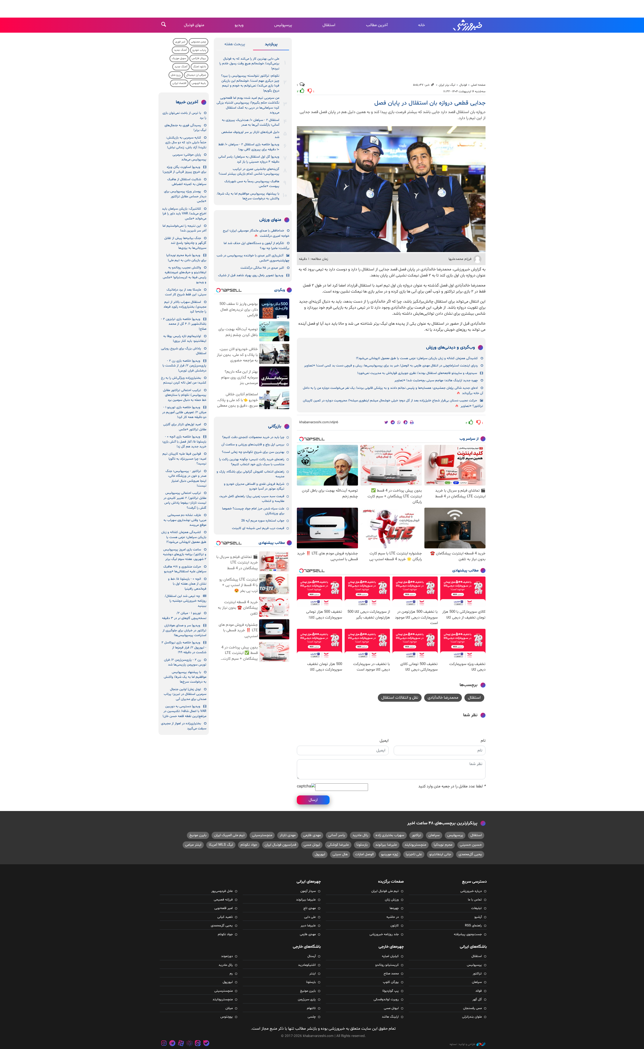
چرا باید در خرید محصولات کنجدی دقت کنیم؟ (253, 437)
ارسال (313, 800)
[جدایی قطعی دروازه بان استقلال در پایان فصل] (391, 189)
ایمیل (384, 740)
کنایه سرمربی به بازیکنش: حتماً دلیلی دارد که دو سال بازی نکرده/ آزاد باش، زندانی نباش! (185, 142)
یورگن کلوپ (391, 982)
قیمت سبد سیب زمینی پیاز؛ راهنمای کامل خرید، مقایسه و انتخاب (251, 498)
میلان (229, 1008)
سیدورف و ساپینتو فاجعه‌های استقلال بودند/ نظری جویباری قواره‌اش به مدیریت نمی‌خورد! (417, 373)
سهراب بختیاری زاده (390, 835)
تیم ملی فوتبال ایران (385, 891)
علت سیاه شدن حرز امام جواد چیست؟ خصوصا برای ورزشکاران (253, 511)
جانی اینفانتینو (440, 854)
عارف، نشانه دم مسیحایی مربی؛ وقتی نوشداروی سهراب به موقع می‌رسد (185, 520)
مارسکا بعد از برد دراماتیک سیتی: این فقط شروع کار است (185, 292)
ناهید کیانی (225, 917)
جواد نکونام (248, 844)
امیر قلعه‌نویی (223, 908)
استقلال (329, 25)
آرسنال (311, 956)
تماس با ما (475, 899)
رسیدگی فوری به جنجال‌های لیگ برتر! (185, 127)
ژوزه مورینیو (389, 854)
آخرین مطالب (377, 25)
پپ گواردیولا (390, 991)
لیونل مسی (312, 844)
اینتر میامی (193, 844)
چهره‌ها (394, 908)
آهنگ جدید (180, 50)
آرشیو (478, 917)
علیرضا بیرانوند (386, 844)
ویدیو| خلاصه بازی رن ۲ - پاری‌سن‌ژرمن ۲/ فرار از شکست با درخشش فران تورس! (184, 366)
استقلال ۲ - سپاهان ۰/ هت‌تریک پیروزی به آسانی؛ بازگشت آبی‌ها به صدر (250, 122)
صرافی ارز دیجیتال (196, 75)
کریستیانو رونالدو (387, 965)
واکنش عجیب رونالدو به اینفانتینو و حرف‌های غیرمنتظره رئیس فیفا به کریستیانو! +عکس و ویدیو (184, 274)
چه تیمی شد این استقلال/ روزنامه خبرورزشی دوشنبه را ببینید (185, 601)
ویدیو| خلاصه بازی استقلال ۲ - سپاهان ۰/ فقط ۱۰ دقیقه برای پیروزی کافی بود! (248, 147)
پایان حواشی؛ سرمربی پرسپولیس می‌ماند (189, 157)
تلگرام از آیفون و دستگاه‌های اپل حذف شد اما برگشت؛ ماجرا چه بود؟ (256, 245)
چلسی (312, 1017)
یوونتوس (226, 1017)
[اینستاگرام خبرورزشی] (164, 1044)
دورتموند (227, 956)
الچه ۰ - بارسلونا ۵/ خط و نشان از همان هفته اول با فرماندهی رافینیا (187, 584)
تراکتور (416, 835)
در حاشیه (392, 917)
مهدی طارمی (312, 835)
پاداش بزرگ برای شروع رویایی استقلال (183, 351)
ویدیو (239, 25)
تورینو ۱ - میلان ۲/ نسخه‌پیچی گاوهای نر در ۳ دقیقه (184, 615)
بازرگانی (274, 426)
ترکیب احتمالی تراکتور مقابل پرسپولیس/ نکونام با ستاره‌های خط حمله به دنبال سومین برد (184, 395)
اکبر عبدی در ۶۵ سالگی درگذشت (262, 268)
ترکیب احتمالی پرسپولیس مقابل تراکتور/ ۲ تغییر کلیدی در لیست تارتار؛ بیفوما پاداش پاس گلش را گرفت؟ (185, 500)
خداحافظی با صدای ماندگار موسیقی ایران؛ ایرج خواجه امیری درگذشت (256, 233)
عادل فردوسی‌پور (222, 891)
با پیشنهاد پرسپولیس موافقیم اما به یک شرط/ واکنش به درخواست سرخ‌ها (248, 196)
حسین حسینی (471, 844)
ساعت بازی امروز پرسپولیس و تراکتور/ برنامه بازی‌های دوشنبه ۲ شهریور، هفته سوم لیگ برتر (184, 554)
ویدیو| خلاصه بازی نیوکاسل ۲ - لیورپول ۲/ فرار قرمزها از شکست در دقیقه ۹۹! (184, 647)
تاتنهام (311, 1008)
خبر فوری (180, 42)
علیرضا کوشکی (338, 844)
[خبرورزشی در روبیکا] (189, 1044)
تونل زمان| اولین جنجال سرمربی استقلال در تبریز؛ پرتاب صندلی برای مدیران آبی (185, 694)
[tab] (271, 45)
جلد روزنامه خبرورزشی (384, 934)
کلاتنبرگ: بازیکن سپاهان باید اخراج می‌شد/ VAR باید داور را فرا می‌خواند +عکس (184, 214)
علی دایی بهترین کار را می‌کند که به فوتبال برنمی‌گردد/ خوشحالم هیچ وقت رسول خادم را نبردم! (249, 64)
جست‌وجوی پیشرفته (468, 934)
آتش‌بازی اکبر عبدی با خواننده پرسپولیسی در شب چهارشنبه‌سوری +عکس (253, 258)
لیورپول (320, 854)
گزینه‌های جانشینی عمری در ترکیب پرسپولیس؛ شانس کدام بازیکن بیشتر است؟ (249, 171)
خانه (421, 25)
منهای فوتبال (194, 25)
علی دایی (310, 917)
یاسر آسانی (336, 835)
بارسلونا (362, 844)
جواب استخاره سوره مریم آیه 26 (262, 520)
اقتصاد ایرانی (179, 83)
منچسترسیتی (262, 835)
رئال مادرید (360, 835)
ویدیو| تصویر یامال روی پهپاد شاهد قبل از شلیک (250, 275)
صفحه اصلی (478, 85)
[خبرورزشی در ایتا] (197, 1044)
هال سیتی (340, 854)
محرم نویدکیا (443, 844)
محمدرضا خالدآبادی (443, 697)
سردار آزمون (308, 891)
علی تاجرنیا (414, 854)
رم (231, 973)
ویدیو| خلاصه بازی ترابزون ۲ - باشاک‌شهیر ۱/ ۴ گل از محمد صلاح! (183, 324)
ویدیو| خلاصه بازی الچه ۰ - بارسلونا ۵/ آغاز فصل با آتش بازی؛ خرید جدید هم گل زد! (184, 442)
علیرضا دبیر (308, 925)
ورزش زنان (392, 899)
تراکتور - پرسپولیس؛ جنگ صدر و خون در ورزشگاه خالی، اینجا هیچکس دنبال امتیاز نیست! (186, 478)
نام (483, 740)
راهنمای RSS (473, 925)
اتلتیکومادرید (307, 965)
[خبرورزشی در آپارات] (181, 1044)
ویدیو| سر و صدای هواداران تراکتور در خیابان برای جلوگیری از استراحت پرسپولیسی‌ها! (184, 630)
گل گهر (477, 999)
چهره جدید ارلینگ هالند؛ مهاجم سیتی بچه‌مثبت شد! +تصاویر (436, 380)
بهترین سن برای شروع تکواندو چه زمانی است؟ (253, 452)
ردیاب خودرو (199, 50)
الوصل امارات (364, 854)
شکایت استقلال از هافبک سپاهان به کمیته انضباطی (186, 181)
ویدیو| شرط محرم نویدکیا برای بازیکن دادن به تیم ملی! (186, 257)
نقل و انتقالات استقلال (399, 697)
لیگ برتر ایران (447, 85)
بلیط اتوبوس (199, 83)
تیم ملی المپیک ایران (229, 835)
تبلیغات (476, 908)
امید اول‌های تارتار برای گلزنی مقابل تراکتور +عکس (184, 427)
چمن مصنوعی (198, 42)
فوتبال (463, 85)
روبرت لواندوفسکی (386, 999)
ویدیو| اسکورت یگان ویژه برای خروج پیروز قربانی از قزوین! (184, 169)
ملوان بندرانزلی (472, 1017)
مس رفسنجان (472, 1008)
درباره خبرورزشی (471, 891)
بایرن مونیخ (198, 835)
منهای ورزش (270, 220)
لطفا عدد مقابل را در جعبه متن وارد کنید (452, 786)
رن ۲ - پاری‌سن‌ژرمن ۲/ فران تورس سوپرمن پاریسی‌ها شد (185, 662)
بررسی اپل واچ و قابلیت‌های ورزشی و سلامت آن (252, 444)
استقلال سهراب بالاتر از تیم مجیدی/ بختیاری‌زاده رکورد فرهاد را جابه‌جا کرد (185, 307)
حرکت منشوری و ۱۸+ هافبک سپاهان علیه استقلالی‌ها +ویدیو (184, 569)
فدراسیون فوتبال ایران (280, 844)
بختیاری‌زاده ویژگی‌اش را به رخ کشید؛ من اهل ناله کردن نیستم (183, 380)
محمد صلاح (391, 973)
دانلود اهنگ (199, 67)
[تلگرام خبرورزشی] (172, 1044)
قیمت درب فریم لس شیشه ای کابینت (258, 528)
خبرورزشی (468, 25)
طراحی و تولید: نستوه (462, 1044)
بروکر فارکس (199, 58)
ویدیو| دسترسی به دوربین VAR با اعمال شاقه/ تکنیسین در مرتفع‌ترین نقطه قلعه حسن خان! (184, 711)
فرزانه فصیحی (223, 899)
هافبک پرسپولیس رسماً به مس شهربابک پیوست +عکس (251, 183)
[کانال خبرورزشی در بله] (206, 1044)
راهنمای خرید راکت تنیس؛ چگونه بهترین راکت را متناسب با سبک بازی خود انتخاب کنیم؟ (251, 461)
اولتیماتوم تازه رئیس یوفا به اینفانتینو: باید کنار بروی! (184, 338)
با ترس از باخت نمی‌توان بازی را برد (184, 115)
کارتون (394, 925)
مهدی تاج (309, 908)
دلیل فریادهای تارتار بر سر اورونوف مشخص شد (250, 134)
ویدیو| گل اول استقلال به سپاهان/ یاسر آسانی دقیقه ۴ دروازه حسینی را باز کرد (248, 159)
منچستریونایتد (415, 844)
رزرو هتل (176, 75)
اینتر (312, 973)
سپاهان (434, 835)
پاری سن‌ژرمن (307, 999)
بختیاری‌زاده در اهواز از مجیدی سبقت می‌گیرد (183, 726)
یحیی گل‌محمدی (470, 854)
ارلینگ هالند (390, 1017)
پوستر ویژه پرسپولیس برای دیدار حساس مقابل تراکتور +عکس (185, 196)
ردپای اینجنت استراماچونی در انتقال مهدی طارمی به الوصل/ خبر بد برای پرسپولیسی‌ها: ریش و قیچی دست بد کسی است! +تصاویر (391, 365)
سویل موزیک (179, 58)
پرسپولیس (283, 25)
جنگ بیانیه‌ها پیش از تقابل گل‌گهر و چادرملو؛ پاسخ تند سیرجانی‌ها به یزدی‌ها (185, 243)
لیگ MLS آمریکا (221, 844)
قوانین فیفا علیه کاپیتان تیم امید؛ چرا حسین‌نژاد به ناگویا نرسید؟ (184, 459)
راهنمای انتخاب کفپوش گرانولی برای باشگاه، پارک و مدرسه (250, 474)
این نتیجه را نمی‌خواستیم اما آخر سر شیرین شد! (184, 228)
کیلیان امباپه (390, 956)
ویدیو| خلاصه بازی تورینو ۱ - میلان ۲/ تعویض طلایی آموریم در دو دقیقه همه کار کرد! (184, 412)
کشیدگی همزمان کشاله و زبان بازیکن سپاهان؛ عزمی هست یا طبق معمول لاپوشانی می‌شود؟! (417, 358)
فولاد (478, 991)
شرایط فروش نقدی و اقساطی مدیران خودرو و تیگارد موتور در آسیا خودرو (254, 486)
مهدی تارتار (288, 835)
